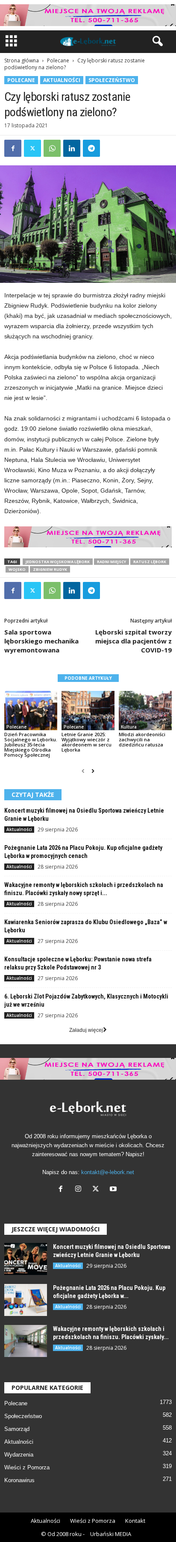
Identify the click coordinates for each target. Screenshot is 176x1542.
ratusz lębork (149, 561)
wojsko (17, 569)
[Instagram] (80, 1190)
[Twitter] (32, 148)
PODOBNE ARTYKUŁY (88, 678)
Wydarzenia (18, 1454)
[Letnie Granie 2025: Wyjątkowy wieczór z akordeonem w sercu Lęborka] (88, 711)
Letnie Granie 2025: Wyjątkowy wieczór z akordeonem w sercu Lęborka (86, 742)
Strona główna (21, 60)
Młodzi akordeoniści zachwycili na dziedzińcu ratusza (142, 739)
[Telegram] (91, 148)
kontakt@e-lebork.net (107, 1172)
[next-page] (93, 771)
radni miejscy (111, 561)
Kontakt (135, 1520)
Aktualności (61, 80)
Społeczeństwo (111, 80)
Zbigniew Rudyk (50, 569)
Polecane (58, 60)
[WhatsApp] (52, 148)
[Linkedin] (71, 148)
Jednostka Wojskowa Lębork (58, 561)
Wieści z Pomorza (27, 1467)
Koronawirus (19, 1480)
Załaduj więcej (86, 1030)
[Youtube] (114, 1190)
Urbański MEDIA (110, 1534)
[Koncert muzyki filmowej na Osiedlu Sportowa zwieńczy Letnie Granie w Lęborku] (25, 1259)
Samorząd (16, 1429)
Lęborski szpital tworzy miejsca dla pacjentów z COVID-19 (133, 641)
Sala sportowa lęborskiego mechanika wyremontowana (41, 641)
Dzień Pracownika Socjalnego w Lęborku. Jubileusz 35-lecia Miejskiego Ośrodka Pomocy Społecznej (30, 744)
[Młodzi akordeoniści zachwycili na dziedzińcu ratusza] (145, 711)
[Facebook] (12, 148)
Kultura (129, 727)
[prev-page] (83, 771)
